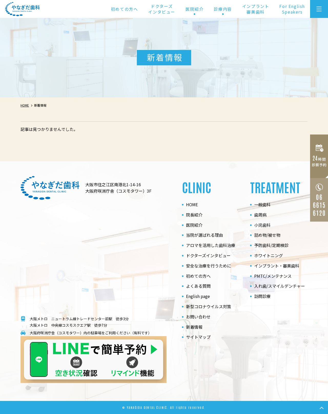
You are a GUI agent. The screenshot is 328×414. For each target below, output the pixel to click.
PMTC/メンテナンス (273, 276)
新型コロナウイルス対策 (208, 306)
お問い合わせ (198, 317)
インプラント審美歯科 (255, 9)
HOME (192, 204)
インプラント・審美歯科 (276, 266)
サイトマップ (198, 337)
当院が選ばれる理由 (204, 235)
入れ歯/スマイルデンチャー (279, 286)
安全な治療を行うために (208, 266)
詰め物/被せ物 (267, 235)
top (321, 407)
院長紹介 (194, 215)
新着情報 (194, 327)
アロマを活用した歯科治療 (210, 245)
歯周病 (260, 215)
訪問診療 (262, 296)
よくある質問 (198, 286)
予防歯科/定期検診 (271, 245)
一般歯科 (262, 204)
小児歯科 (262, 225)
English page (198, 296)
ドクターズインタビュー (161, 9)
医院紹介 (194, 225)
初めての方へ (124, 9)
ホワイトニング (268, 255)
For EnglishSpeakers (292, 9)
